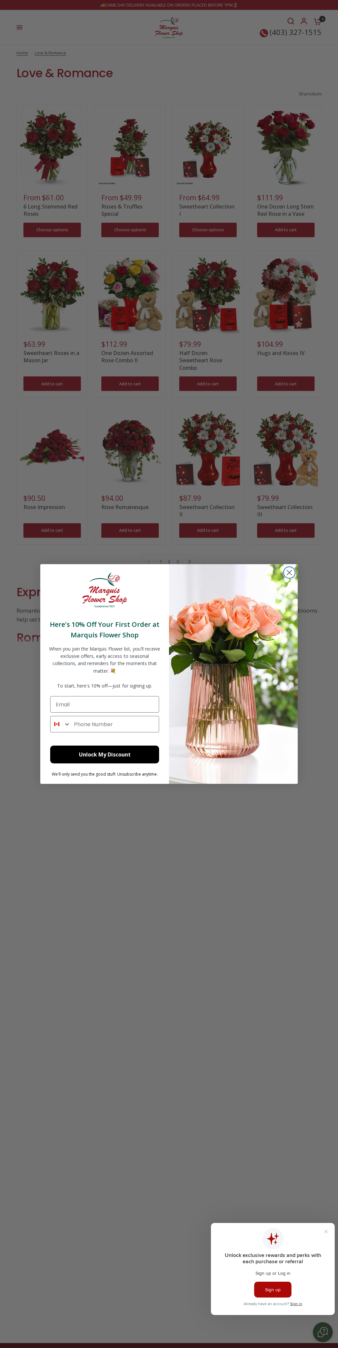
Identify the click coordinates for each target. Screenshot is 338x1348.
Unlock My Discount (105, 754)
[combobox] (61, 724)
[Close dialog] (289, 572)
